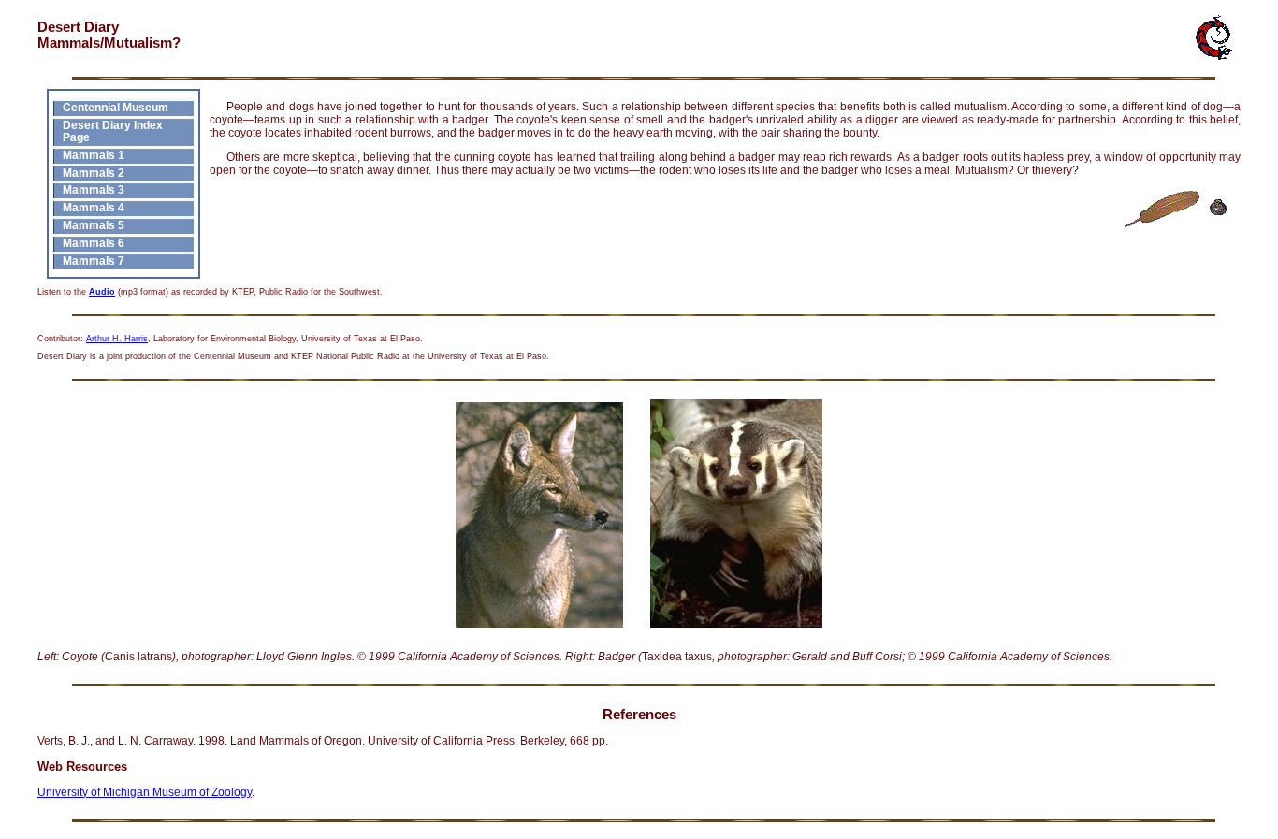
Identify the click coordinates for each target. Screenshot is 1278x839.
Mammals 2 (93, 172)
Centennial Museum (115, 107)
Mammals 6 (93, 243)
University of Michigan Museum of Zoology (144, 792)
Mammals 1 (93, 155)
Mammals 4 (93, 207)
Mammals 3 (93, 189)
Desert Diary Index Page (113, 131)
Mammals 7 (93, 260)
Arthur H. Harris (117, 338)
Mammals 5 (93, 225)
